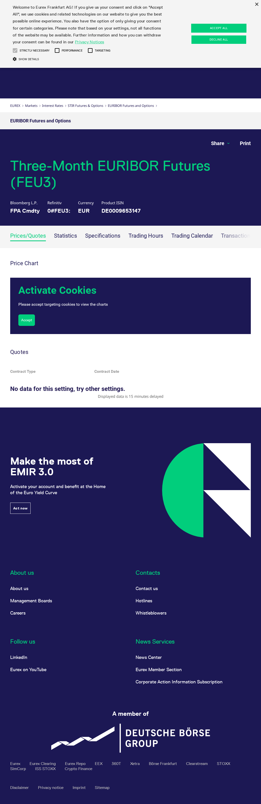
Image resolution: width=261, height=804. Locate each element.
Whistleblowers (151, 613)
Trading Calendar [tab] (192, 236)
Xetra (135, 763)
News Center (149, 657)
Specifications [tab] (102, 236)
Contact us (147, 588)
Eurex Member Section (159, 669)
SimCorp (18, 768)
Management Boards (31, 600)
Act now (20, 508)
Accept (26, 320)
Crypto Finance (78, 768)
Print (245, 143)
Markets (31, 105)
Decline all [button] (219, 39)
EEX (99, 763)
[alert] (130, 34)
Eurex (15, 105)
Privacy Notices (89, 42)
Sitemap (102, 787)
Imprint (80, 787)
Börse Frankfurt (163, 763)
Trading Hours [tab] (145, 236)
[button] (15, 50)
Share (218, 143)
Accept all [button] (219, 28)
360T (117, 763)
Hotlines (144, 600)
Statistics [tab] (65, 236)
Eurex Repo (76, 763)
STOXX (223, 763)
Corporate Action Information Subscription (179, 681)
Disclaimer (20, 787)
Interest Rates (52, 105)
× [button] (256, 4)
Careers (17, 613)
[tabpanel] (130, 327)
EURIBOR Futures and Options (131, 105)
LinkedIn (18, 657)
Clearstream (197, 763)
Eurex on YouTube (28, 669)
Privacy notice (51, 787)
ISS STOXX (46, 768)
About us (19, 588)
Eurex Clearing (43, 763)
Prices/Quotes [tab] (28, 236)
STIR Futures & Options (85, 105)
